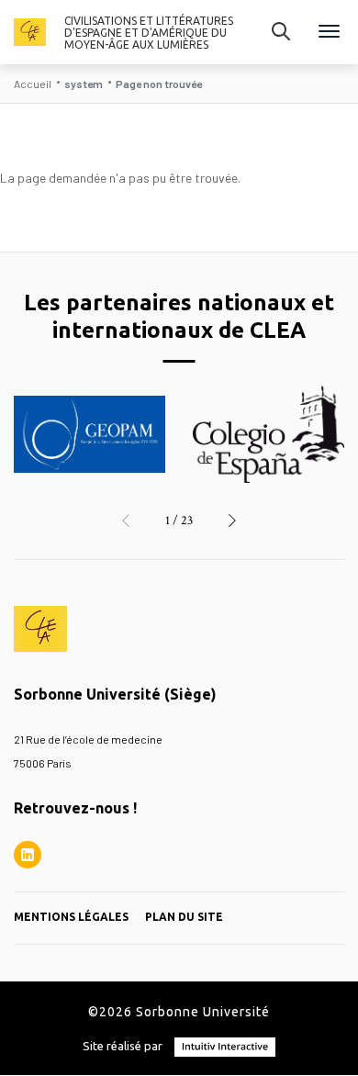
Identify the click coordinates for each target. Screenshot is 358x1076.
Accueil (32, 83)
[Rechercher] (281, 32)
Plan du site (184, 917)
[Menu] (329, 32)
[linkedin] (27, 855)
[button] (126, 521)
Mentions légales (71, 917)
